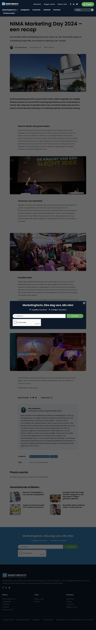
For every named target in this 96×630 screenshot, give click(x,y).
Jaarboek (46, 10)
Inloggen (89, 4)
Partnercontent (9, 13)
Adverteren (37, 4)
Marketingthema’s (9, 10)
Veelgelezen (25, 10)
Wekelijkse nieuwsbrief (58, 310)
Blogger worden (49, 4)
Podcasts (56, 10)
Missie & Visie (62, 4)
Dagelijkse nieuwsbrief (39, 310)
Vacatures (36, 10)
